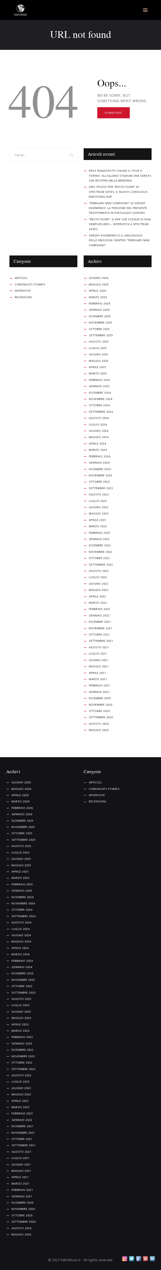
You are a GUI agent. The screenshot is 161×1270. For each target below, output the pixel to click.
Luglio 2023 (98, 501)
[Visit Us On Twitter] (131, 1258)
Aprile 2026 (97, 291)
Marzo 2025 (98, 373)
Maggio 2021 (99, 666)
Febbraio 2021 (99, 685)
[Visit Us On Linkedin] (152, 1258)
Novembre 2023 (100, 475)
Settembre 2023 (101, 488)
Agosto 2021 (99, 647)
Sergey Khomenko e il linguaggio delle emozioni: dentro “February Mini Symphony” (119, 240)
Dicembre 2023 (100, 469)
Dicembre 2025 (100, 316)
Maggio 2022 (99, 590)
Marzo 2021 (98, 679)
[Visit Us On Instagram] (124, 1258)
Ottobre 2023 (99, 482)
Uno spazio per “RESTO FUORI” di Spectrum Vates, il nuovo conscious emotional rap (118, 192)
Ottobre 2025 (99, 329)
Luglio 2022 (98, 577)
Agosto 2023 (99, 494)
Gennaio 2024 (99, 462)
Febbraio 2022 (99, 609)
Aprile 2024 (97, 443)
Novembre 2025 (100, 322)
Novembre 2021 (100, 628)
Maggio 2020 (99, 730)
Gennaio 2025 (99, 386)
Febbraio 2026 (99, 303)
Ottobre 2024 (99, 405)
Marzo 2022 (98, 603)
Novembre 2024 (100, 399)
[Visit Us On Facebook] (138, 1258)
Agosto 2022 (99, 571)
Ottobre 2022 (99, 558)
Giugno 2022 (98, 583)
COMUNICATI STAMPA (30, 284)
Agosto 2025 (99, 341)
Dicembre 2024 (100, 393)
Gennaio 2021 (99, 692)
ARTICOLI (21, 278)
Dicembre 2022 (100, 545)
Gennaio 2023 (99, 539)
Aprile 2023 (97, 520)
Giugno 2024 (98, 431)
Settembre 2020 (101, 717)
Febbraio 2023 (99, 533)
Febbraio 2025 (99, 380)
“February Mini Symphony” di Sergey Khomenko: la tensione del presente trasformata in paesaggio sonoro (118, 208)
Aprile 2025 (97, 367)
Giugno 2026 (98, 278)
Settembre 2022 (101, 564)
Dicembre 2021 (100, 622)
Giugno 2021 (98, 660)
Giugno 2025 (98, 354)
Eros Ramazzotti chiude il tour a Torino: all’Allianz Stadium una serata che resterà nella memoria (120, 175)
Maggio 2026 (99, 284)
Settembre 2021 (101, 641)
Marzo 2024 (98, 450)
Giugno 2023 (98, 507)
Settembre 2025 (101, 335)
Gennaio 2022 (99, 615)
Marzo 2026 (98, 297)
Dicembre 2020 (100, 698)
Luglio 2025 (98, 348)
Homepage (113, 113)
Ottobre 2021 (99, 634)
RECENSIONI (23, 297)
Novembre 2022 (100, 552)
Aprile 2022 (97, 596)
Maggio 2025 (99, 361)
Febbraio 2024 (99, 456)
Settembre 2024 (101, 412)
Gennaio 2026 (99, 310)
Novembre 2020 (100, 705)
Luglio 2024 (98, 424)
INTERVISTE (23, 291)
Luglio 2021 (98, 653)
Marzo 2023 (98, 526)
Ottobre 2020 (99, 711)
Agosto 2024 (99, 418)
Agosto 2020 (99, 724)
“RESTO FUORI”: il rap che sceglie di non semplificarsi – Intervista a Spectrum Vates (120, 224)
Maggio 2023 (99, 513)
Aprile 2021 (97, 673)
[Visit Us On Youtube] (145, 1258)
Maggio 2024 (99, 437)
